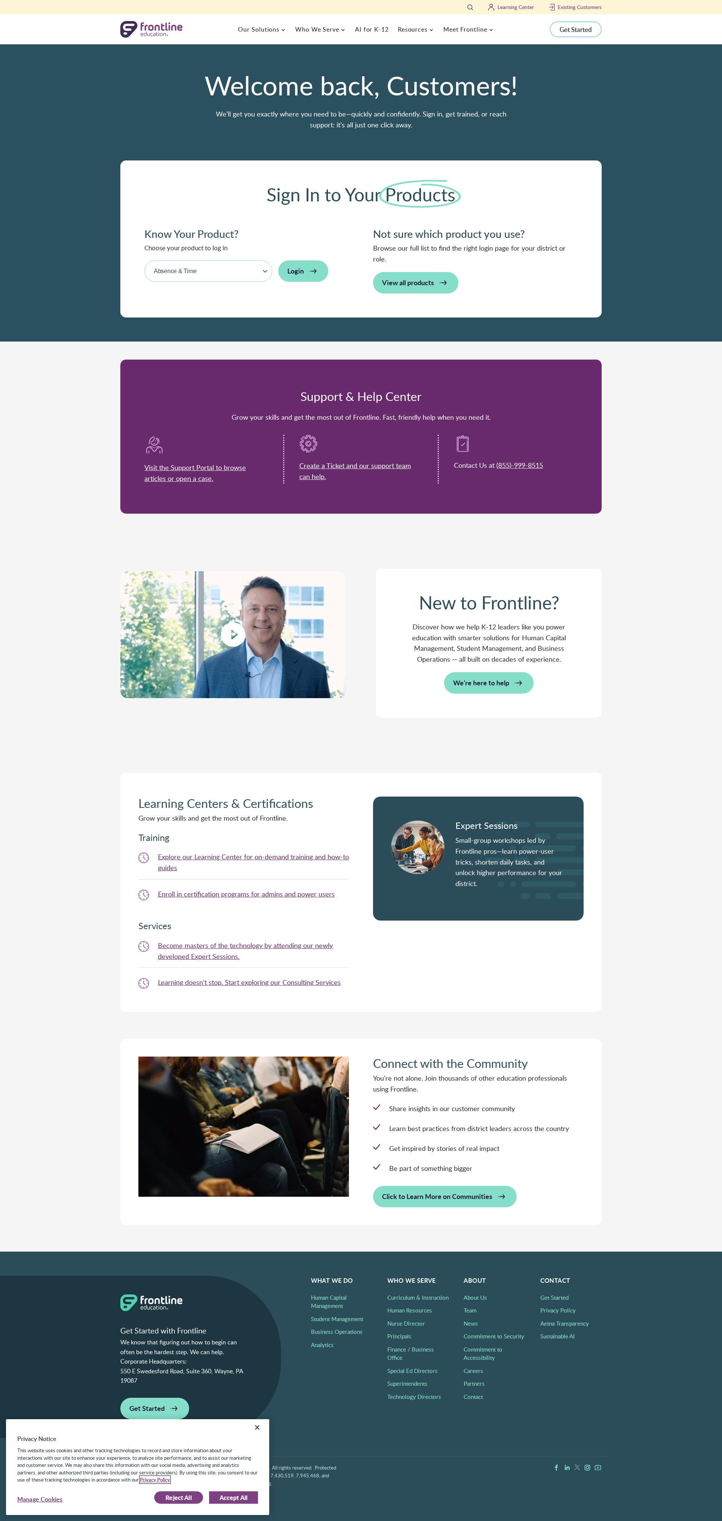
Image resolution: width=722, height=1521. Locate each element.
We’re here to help (481, 682)
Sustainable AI (557, 1336)
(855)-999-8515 (519, 465)
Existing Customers (580, 7)
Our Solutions (258, 29)
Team (470, 1310)
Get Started (576, 29)
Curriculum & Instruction (418, 1297)
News (471, 1323)
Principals (399, 1336)
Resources (413, 29)
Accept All (234, 1497)
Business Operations (337, 1331)
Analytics (322, 1345)
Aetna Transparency (564, 1323)
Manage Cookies (39, 1499)
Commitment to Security (494, 1336)
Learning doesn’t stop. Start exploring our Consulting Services (249, 982)
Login (295, 270)
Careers (473, 1370)
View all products (408, 282)
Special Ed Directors (412, 1370)
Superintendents (407, 1383)
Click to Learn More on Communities (437, 1196)
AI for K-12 (372, 29)
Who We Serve (317, 29)
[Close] (257, 1427)
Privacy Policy (558, 1310)
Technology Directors (414, 1396)
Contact (473, 1396)
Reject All (178, 1497)
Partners (474, 1383)
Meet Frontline (465, 29)
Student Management (337, 1319)
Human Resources (409, 1310)
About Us (475, 1297)
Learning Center (516, 7)
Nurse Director (406, 1323)
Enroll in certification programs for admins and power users (246, 893)
